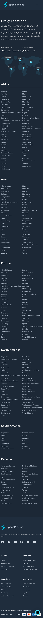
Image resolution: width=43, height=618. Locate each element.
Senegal (25, 131)
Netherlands (27, 291)
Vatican (25, 340)
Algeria (4, 91)
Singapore (26, 221)
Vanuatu (25, 501)
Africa (5, 84)
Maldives (25, 191)
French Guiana (28, 433)
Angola (4, 94)
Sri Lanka (26, 226)
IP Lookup (5, 569)
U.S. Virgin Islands (29, 410)
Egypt (3, 129)
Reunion (25, 121)
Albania (4, 273)
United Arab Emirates (30, 245)
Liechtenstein (27, 273)
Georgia (4, 218)
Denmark (5, 299)
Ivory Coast (5, 156)
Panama (25, 375)
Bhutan (4, 199)
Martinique (26, 362)
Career (25, 596)
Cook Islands (6, 474)
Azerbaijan (5, 191)
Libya (3, 166)
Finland (4, 308)
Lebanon (4, 253)
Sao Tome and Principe (31, 129)
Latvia (24, 270)
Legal (25, 593)
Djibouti (4, 126)
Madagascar (6, 169)
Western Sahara (28, 161)
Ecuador (4, 446)
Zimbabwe (26, 166)
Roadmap (26, 587)
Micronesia (5, 490)
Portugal (25, 302)
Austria (4, 278)
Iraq (2, 232)
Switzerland (27, 332)
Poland (25, 299)
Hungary (4, 324)
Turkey (25, 240)
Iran (2, 229)
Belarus (4, 281)
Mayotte (25, 102)
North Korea (27, 202)
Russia (24, 308)
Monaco (25, 286)
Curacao (4, 394)
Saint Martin (27, 389)
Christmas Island (7, 471)
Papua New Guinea (30, 474)
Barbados (5, 368)
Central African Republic (11, 113)
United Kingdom (29, 337)
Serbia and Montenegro (31, 316)
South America (11, 425)
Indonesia (5, 226)
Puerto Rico (27, 378)
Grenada (4, 408)
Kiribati (4, 485)
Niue (3, 501)
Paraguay (26, 438)
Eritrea (4, 134)
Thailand (25, 237)
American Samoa (8, 466)
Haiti (3, 416)
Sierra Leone (27, 137)
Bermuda (5, 373)
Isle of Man (5, 332)
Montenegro (27, 289)
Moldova (25, 283)
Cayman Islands (7, 386)
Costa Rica (5, 389)
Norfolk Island (6, 503)
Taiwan (25, 232)
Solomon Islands (28, 482)
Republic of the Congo (31, 118)
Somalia (25, 139)
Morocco (25, 105)
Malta (24, 281)
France (4, 310)
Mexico (25, 365)
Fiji (2, 477)
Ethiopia (4, 139)
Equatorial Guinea (8, 131)
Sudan (24, 148)
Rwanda (25, 123)
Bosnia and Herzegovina (11, 286)
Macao (24, 186)
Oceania (6, 459)
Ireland (4, 329)
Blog (3, 560)
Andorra (4, 275)
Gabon (3, 142)
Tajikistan (26, 234)
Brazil (3, 438)
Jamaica (25, 359)
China (3, 213)
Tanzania (25, 150)
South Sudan (27, 145)
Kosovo (4, 340)
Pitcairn (25, 477)
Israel (3, 234)
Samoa (25, 479)
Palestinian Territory (30, 210)
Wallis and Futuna (29, 503)
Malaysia (25, 189)
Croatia (4, 291)
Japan (3, 237)
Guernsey (5, 321)
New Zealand (6, 498)
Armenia (4, 189)
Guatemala (5, 413)
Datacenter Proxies (30, 569)
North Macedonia (29, 294)
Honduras (26, 357)
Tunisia (25, 156)
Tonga (24, 490)
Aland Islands (6, 270)
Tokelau (25, 487)
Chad (3, 115)
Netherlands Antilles (30, 370)
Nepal (24, 199)
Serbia (24, 313)
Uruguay (25, 446)
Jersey (3, 337)
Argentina (5, 433)
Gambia (4, 145)
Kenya (3, 158)
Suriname (26, 444)
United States (27, 413)
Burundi (4, 105)
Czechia (4, 297)
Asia (4, 179)
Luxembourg (27, 278)
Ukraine (25, 334)
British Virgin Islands (9, 381)
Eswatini (4, 137)
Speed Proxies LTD (12, 610)
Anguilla (4, 357)
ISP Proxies (27, 563)
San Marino (26, 310)
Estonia (4, 302)
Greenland (5, 405)
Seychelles (26, 134)
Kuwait (4, 245)
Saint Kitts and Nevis (30, 384)
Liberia (4, 164)
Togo (24, 153)
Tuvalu (25, 493)
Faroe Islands (6, 305)
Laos (3, 250)
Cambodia (5, 210)
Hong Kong (5, 221)
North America (10, 349)
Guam (3, 482)
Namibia (25, 110)
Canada (4, 384)
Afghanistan (6, 186)
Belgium (4, 283)
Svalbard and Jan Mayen (32, 326)
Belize (3, 370)
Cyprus (4, 294)
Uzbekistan (26, 248)
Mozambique (27, 107)
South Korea (27, 224)
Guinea (4, 150)
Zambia (25, 164)
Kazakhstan (5, 242)
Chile (3, 441)
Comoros (4, 118)
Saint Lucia (26, 386)
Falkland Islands (7, 449)
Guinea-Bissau (7, 153)
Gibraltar (4, 316)
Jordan (4, 240)
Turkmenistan (28, 242)
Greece (4, 318)
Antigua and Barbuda (9, 359)
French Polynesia (8, 479)
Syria (24, 229)
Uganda (25, 158)
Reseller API (5, 563)
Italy (2, 334)
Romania (25, 305)
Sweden (25, 329)
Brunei (4, 207)
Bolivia (3, 435)
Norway (25, 297)
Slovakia (25, 318)
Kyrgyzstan (5, 248)
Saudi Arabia (27, 218)
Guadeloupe (6, 410)
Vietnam (25, 250)
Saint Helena (27, 126)
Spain (24, 324)
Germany (4, 313)
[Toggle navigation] (37, 5)
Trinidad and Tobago (30, 405)
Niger (24, 113)
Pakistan (25, 207)
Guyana (25, 435)
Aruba (3, 362)
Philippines (26, 213)
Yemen (25, 253)
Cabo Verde (5, 107)
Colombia (5, 444)
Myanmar (26, 197)
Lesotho (4, 161)
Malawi (25, 91)
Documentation (29, 584)
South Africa (27, 142)
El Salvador (5, 402)
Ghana (3, 148)
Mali (24, 94)
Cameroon (5, 110)
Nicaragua (26, 373)
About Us (26, 590)
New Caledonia (7, 495)
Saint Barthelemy (29, 381)
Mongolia (26, 194)
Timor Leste (27, 485)
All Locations (6, 584)
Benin (3, 97)
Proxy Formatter (7, 566)
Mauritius (26, 99)
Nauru (3, 493)
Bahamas (4, 365)
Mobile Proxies (28, 566)
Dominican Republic (9, 400)
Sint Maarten (27, 402)
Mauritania (26, 97)
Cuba (3, 392)
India (3, 224)
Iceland (4, 326)
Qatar (24, 215)
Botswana (5, 99)
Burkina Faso (6, 102)
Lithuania (26, 275)
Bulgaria (4, 289)
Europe (6, 263)
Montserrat (26, 368)
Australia (4, 469)
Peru (24, 441)
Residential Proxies (30, 560)
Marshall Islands (7, 487)
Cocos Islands (6, 215)
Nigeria (25, 115)
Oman (24, 205)
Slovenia (25, 321)
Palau (24, 471)
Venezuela (26, 449)
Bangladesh (6, 197)
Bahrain (4, 194)
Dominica (5, 397)
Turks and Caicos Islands (32, 408)
